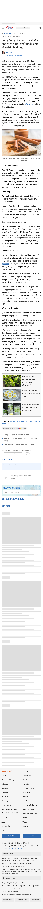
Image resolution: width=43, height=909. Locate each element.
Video (25, 822)
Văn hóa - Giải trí (29, 788)
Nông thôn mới (28, 809)
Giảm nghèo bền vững (10, 809)
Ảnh (3, 822)
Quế (27, 454)
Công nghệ (26, 792)
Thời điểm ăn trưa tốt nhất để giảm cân (19, 444)
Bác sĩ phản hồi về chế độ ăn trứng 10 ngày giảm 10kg (31, 393)
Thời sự (4, 776)
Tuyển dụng (36, 900)
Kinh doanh (27, 776)
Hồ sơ (25, 818)
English (4, 818)
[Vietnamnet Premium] (7, 772)
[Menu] (3, 27)
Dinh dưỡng (25, 450)
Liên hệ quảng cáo (9, 878)
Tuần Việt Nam (7, 805)
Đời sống (5, 788)
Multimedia (6, 826)
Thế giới (26, 784)
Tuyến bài (11, 836)
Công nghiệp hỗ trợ (30, 805)
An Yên (9, 52)
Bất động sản (6, 801)
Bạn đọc (25, 801)
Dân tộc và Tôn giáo (9, 780)
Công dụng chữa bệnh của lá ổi (16, 435)
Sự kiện (32, 836)
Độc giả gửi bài (22, 900)
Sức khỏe (7, 33)
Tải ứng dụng (7, 900)
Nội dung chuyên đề (30, 814)
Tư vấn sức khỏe (21, 33)
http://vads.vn (12, 892)
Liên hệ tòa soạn (8, 854)
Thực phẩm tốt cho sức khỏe (13, 454)
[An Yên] (3, 52)
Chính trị (26, 771)
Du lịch (25, 797)
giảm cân (5, 264)
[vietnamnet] (10, 29)
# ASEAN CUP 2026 (23, 28)
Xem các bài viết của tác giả (14, 55)
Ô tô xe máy (6, 797)
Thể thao (26, 780)
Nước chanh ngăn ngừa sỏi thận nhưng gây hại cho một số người (30, 407)
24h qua (4, 830)
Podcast (25, 826)
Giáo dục (5, 784)
